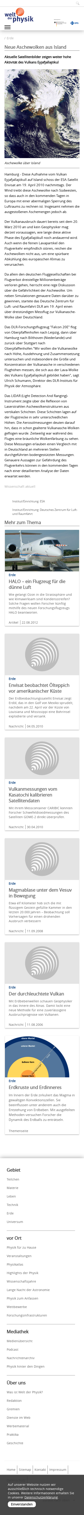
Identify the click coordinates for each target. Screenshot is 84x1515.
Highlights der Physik (22, 1273)
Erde (10, 38)
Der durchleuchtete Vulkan (36, 994)
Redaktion (14, 1400)
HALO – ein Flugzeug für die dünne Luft (37, 584)
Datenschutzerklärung (41, 1497)
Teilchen (13, 1179)
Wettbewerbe (17, 1307)
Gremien (13, 1409)
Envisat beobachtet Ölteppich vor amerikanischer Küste (39, 688)
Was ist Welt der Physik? (25, 1392)
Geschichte (15, 1443)
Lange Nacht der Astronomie (28, 1290)
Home (11, 1469)
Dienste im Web (18, 1417)
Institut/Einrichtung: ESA (28, 501)
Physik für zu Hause (21, 1247)
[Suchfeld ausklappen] (76, 3)
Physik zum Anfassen (22, 1298)
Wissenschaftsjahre (21, 1281)
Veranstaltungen (19, 1256)
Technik (12, 1205)
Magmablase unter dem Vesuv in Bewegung (40, 893)
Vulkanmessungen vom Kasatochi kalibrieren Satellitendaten (33, 795)
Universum (15, 1222)
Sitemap (25, 1469)
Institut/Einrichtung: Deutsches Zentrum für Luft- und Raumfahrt (45, 512)
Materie (12, 1188)
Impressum (57, 1469)
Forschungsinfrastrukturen (27, 1315)
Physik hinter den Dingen (26, 1366)
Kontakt (40, 1469)
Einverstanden (22, 1504)
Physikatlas (15, 1264)
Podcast (12, 1349)
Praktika (13, 1434)
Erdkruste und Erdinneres (35, 1087)
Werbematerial (18, 1426)
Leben (11, 1196)
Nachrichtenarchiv (20, 1358)
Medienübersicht (19, 1341)
